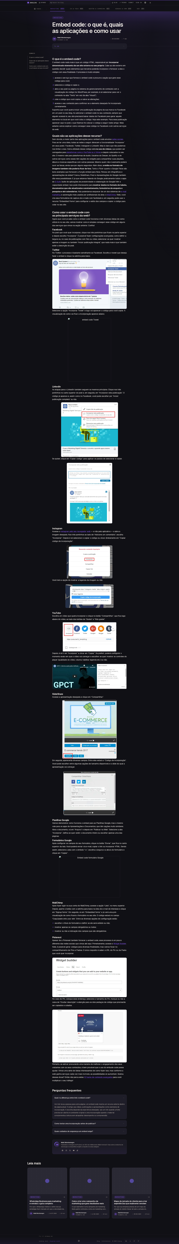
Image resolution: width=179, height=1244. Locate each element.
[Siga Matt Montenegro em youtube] (73, 1150)
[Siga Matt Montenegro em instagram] (66, 1150)
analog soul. (50, 1241)
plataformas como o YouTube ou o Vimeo (84, 152)
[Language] (145, 2)
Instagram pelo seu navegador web (75, 531)
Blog (98, 1241)
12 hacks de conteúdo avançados (98, 1077)
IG (126, 1241)
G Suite (58, 181)
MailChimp (111, 195)
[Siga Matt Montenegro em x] (69, 1150)
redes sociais (117, 139)
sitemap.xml (49, 1236)
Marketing (58, 17)
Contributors (106, 1241)
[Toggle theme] (150, 2)
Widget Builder (119, 943)
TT (138, 1241)
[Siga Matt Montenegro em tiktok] (77, 1150)
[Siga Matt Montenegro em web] (62, 1150)
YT (134, 1241)
